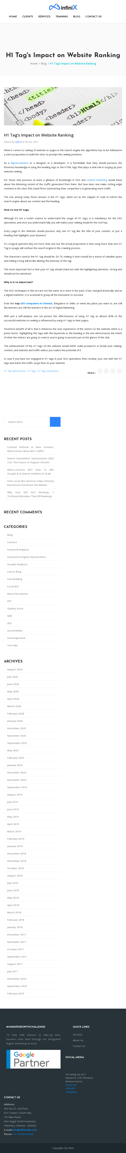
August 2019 (14, 794)
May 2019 (13, 816)
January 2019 (15, 846)
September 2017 (17, 956)
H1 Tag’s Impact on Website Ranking (39, 135)
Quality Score (15, 608)
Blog (76, 17)
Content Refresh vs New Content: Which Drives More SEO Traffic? (30, 449)
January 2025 (15, 765)
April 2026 (13, 698)
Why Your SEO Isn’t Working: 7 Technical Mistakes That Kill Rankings (30, 494)
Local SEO (13, 586)
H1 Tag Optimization (15, 371)
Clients (27, 17)
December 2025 (16, 728)
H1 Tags (31, 371)
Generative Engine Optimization (26, 556)
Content (12, 542)
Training (62, 17)
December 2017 (16, 934)
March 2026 (14, 706)
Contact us (93, 17)
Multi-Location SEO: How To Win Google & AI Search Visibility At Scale (30, 471)
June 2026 (13, 684)
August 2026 (14, 669)
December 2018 (16, 853)
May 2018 (13, 897)
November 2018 (16, 860)
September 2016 (17, 986)
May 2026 (13, 691)
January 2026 (15, 721)
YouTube (12, 645)
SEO (9, 623)
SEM (9, 615)
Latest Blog (14, 571)
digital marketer (20, 163)
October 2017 (15, 949)
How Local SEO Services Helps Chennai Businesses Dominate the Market (30, 482)
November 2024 (16, 779)
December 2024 (16, 772)
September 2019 (17, 787)
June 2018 (13, 890)
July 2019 (12, 802)
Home (13, 17)
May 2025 (13, 750)
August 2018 (14, 875)
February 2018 (15, 919)
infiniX (18, 141)
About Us (78, 1040)
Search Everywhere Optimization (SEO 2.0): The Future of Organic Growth (30, 460)
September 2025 (17, 743)
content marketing (96, 180)
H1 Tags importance (48, 371)
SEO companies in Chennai (36, 303)
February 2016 (15, 993)
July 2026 (12, 676)
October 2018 (15, 868)
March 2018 (14, 912)
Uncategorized (16, 638)
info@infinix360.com (24, 1129)
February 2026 (15, 713)
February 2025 (15, 757)
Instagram (71, 1091)
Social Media (14, 630)
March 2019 (14, 831)
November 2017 (16, 941)
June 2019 (13, 809)
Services (44, 17)
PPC (9, 601)
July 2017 (12, 971)
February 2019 (15, 838)
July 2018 (12, 883)
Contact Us (79, 1046)
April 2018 (13, 905)
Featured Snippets (18, 549)
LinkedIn (70, 1088)
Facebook (70, 1084)
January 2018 (15, 927)
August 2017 (14, 964)
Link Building (14, 579)
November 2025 (16, 735)
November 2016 (16, 978)
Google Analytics (17, 564)
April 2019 (13, 824)
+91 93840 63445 (23, 1134)
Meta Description (17, 593)
